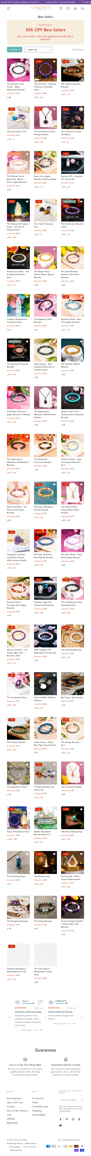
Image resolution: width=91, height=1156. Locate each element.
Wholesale (12, 1123)
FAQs (35, 1102)
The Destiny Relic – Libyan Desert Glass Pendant (70, 509)
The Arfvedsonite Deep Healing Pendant (44, 133)
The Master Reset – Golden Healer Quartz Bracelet (44, 274)
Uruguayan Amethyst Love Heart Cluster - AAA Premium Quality (17, 557)
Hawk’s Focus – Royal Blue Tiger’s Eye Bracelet (45, 743)
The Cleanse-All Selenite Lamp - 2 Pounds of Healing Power (18, 226)
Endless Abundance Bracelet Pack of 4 (42, 833)
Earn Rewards (14, 1098)
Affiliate (11, 1118)
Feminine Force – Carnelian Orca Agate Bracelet (16, 605)
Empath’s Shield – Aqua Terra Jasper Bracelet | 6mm (71, 462)
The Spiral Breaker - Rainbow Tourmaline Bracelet (70, 274)
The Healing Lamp (42, 876)
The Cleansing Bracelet (71, 649)
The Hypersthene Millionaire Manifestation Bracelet (18, 462)
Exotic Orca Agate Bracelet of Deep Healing (45, 177)
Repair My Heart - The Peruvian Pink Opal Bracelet (17, 509)
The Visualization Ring (16, 697)
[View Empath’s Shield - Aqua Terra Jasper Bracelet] (40, 1002)
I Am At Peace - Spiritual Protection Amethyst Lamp (45, 86)
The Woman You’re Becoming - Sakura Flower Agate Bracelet (17, 179)
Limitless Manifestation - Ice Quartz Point (18, 320)
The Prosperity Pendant (71, 786)
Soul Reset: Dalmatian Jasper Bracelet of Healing (18, 413)
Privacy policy (15, 1147)
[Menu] (8, 8)
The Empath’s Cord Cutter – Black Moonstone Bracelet (16, 86)
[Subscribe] (82, 1100)
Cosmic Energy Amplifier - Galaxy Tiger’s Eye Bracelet (72, 924)
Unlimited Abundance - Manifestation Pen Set (17, 970)
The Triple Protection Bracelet (70, 85)
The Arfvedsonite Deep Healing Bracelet (71, 603)
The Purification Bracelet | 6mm (72, 225)
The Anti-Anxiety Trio (17, 131)
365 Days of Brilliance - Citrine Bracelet (44, 508)
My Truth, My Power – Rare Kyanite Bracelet (44, 556)
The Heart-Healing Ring (71, 831)
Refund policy (30, 1143)
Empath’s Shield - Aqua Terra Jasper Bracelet (71, 320)
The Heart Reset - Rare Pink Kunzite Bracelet (71, 556)
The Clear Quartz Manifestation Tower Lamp (43, 971)
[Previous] (9, 1017)
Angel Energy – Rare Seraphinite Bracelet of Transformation (44, 366)
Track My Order (40, 1106)
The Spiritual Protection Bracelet (17, 365)
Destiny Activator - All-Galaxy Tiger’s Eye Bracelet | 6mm (17, 652)
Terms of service (29, 1147)
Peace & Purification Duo (18, 831)
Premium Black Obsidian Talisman (45, 699)
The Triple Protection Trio (43, 225)
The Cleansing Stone (16, 876)
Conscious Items (20, 1140)
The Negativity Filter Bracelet (43, 320)
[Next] (81, 1017)
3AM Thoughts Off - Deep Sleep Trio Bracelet (45, 651)
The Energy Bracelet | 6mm (70, 743)
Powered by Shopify (15, 1143)
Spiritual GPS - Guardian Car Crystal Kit (72, 177)
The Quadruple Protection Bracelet (42, 460)
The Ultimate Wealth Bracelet (70, 365)
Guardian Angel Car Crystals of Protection (44, 603)
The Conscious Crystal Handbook (71, 133)
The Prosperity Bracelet (17, 921)
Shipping (37, 1110)
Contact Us (38, 1098)
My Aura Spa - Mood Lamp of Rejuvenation (70, 877)
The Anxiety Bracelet (16, 742)
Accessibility (38, 1114)
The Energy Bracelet (43, 921)
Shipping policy (16, 1150)
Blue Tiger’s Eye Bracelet (72, 697)
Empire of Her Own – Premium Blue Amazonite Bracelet (72, 414)
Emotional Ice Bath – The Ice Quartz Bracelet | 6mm (18, 274)
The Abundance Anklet (17, 786)
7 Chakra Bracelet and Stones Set (44, 788)
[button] (60, 8)
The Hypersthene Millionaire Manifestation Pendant (45, 414)
